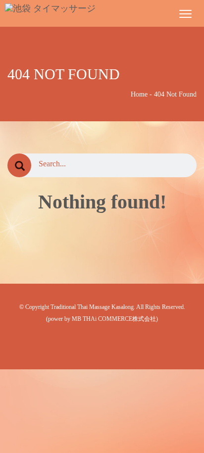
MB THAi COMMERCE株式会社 (114, 318)
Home (139, 94)
